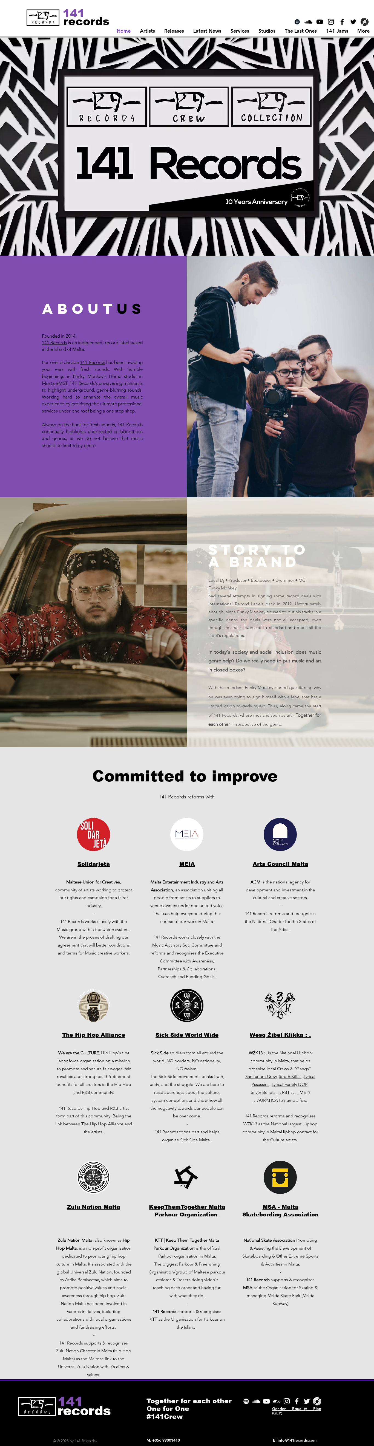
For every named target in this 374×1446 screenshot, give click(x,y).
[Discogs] (365, 22)
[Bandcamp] (276, 1401)
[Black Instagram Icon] (331, 22)
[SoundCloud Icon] (308, 22)
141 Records (54, 342)
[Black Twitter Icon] (353, 22)
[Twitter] (307, 1401)
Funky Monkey (222, 588)
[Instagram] (287, 1401)
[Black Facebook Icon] (342, 22)
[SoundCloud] (256, 1401)
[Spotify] (297, 22)
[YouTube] (266, 1401)
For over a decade (61, 362)
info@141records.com (297, 1440)
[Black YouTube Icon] (320, 22)
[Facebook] (297, 1401)
